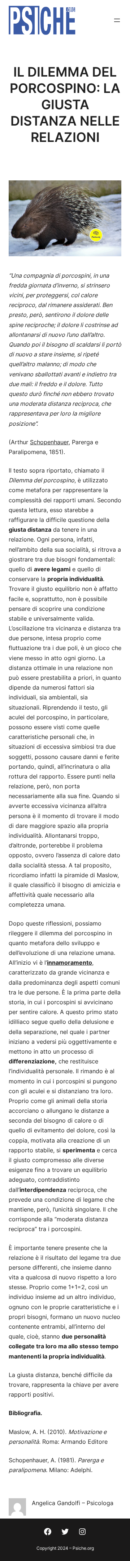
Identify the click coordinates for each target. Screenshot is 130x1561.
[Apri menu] (117, 20)
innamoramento (69, 962)
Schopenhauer (49, 442)
